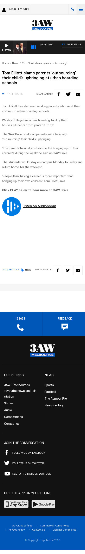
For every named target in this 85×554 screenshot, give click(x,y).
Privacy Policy (17, 529)
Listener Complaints (64, 529)
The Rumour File (56, 398)
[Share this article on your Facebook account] (58, 94)
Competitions (13, 417)
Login (12, 9)
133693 (73, 9)
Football (50, 392)
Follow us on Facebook (28, 452)
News (15, 63)
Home (5, 63)
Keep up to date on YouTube (31, 473)
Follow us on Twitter (28, 463)
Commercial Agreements (54, 525)
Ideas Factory (54, 405)
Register (23, 9)
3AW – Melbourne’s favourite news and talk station (20, 390)
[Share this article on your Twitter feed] (68, 94)
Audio (8, 410)
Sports (49, 385)
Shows (8, 403)
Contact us (12, 424)
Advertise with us (22, 525)
